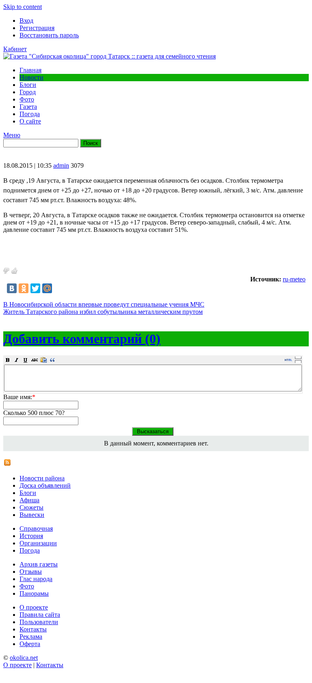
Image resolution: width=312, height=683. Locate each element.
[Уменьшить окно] (298, 361)
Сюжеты (31, 507)
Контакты (33, 629)
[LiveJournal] (59, 288)
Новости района (42, 478)
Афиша (29, 500)
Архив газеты (39, 564)
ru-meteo (294, 279)
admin (61, 165)
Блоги (28, 84)
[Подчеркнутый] (25, 359)
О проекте (34, 607)
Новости (31, 77)
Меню (11, 135)
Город (28, 92)
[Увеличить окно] (298, 357)
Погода (30, 113)
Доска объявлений (45, 485)
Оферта (30, 643)
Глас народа (36, 578)
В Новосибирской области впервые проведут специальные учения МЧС (103, 304)
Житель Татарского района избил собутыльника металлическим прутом (103, 311)
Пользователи (39, 621)
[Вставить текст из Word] (43, 359)
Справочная (36, 528)
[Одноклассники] (23, 288)
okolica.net (24, 657)
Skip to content (22, 6)
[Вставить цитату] (52, 359)
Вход (26, 20)
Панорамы (34, 593)
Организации (38, 543)
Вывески (32, 514)
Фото (27, 99)
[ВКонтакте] (12, 288)
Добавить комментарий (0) (81, 338)
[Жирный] (7, 359)
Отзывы (31, 571)
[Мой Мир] (47, 288)
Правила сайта (40, 614)
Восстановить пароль (49, 35)
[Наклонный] (16, 359)
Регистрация (37, 27)
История (31, 535)
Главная (30, 70)
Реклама (31, 636)
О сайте (30, 121)
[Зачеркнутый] (34, 359)
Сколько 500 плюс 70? (34, 412)
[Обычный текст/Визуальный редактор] (288, 359)
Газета (28, 106)
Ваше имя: (19, 396)
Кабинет (15, 48)
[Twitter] (35, 288)
